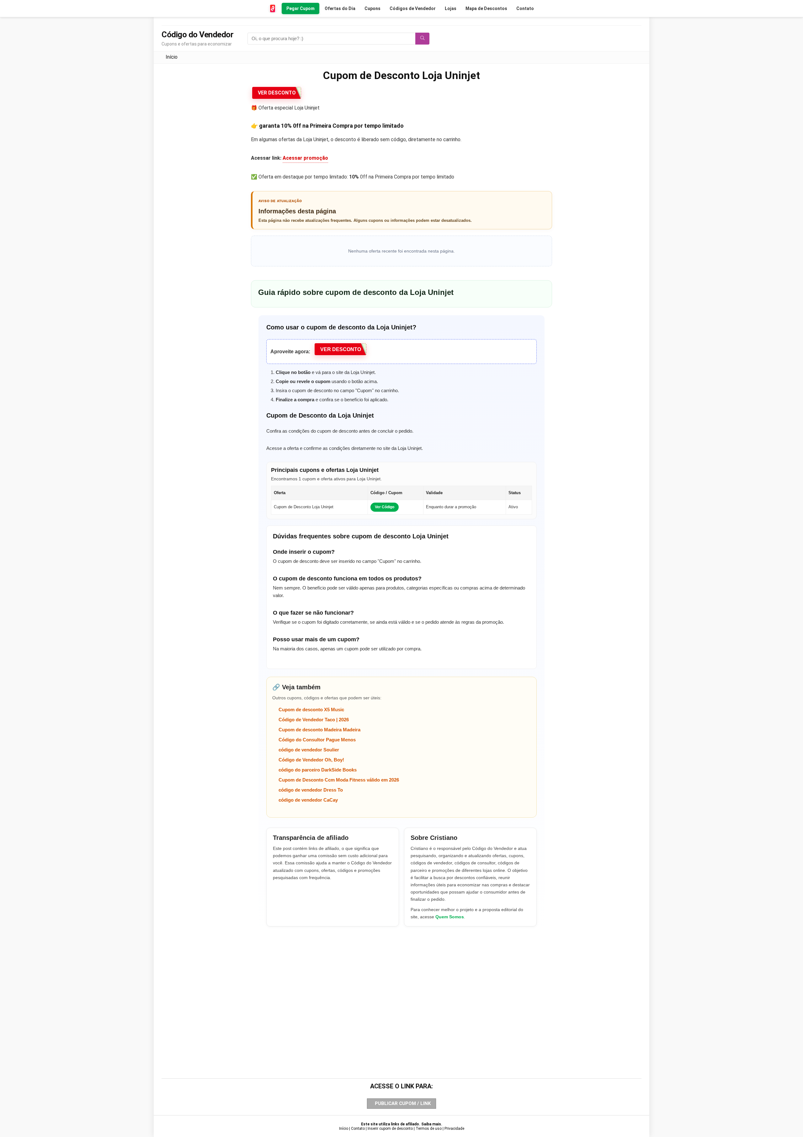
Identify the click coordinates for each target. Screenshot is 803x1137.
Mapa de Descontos (486, 8)
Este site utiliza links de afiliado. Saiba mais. (401, 1124)
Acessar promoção (305, 158)
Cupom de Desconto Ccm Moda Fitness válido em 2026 (339, 779)
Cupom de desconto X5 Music (311, 709)
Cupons (372, 8)
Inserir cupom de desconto (390, 1128)
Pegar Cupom (300, 8)
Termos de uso (429, 1128)
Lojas (450, 8)
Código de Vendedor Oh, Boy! (311, 759)
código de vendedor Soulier (309, 749)
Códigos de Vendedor (413, 8)
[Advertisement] (401, 992)
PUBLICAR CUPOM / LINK (403, 1103)
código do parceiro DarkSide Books (318, 769)
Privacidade (454, 1128)
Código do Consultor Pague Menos (317, 739)
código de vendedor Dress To (311, 790)
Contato (525, 8)
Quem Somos (449, 916)
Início (172, 57)
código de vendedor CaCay (308, 800)
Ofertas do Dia (340, 8)
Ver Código (384, 507)
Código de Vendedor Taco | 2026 (314, 719)
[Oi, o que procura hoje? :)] (422, 39)
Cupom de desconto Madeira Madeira (319, 729)
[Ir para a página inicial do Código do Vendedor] (273, 8)
